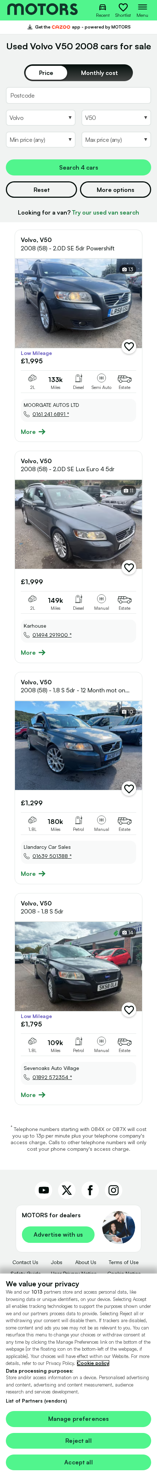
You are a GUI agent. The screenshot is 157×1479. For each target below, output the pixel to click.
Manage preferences (78, 1418)
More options (115, 189)
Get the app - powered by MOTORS (78, 27)
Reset (42, 189)
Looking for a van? (78, 212)
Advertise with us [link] (58, 1234)
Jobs (56, 1262)
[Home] (42, 10)
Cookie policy (93, 1363)
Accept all (78, 1462)
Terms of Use (124, 1262)
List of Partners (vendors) (36, 1401)
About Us (85, 1262)
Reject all (78, 1440)
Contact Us (25, 1262)
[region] (78, 1376)
